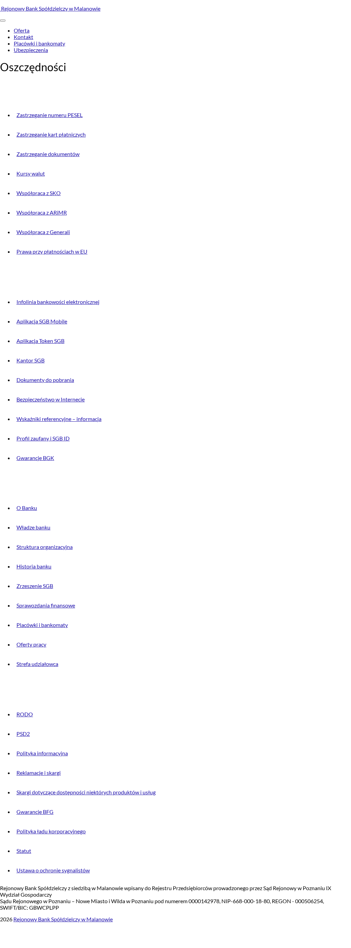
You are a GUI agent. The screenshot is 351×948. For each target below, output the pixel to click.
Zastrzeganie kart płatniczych (51, 134)
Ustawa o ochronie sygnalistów (53, 870)
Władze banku (33, 527)
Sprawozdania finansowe (45, 605)
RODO (24, 714)
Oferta (21, 30)
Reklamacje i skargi (38, 772)
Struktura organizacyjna (44, 546)
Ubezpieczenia (31, 50)
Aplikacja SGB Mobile (41, 321)
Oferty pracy (31, 644)
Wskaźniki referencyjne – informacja (58, 418)
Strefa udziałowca (37, 664)
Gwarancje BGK (35, 457)
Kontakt (23, 37)
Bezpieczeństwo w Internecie (50, 399)
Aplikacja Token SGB (40, 340)
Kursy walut (30, 173)
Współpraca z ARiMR (41, 212)
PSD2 (23, 733)
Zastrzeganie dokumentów (48, 154)
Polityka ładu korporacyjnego (51, 831)
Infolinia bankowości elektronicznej (57, 301)
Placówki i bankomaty (39, 43)
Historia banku (33, 566)
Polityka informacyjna (42, 753)
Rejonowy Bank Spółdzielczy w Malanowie (50, 8)
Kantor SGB (30, 360)
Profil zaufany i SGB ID (43, 438)
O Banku (26, 507)
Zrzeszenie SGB (34, 585)
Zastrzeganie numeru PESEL (49, 115)
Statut (23, 850)
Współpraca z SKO (38, 193)
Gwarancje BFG (34, 811)
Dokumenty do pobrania (45, 379)
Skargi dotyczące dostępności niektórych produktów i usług (86, 792)
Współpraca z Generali (43, 232)
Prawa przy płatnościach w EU (51, 251)
